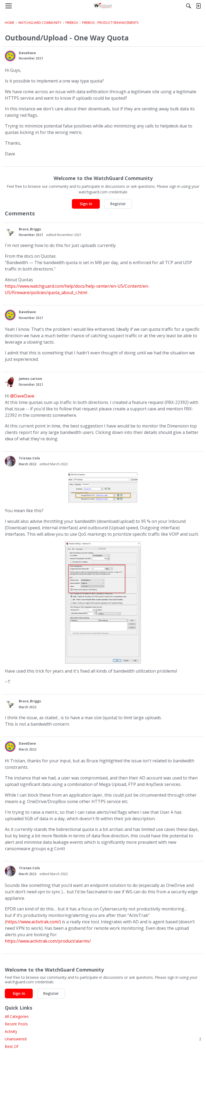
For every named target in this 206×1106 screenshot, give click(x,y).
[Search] (188, 6)
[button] (10, 56)
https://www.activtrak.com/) (33, 922)
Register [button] (118, 203)
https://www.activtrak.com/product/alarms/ (48, 941)
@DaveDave (22, 396)
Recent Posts (16, 1023)
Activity (11, 1031)
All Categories (17, 1016)
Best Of (11, 1046)
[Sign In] (198, 6)
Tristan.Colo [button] (29, 458)
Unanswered (103, 1038)
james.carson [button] (30, 378)
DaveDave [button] (27, 53)
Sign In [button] (86, 203)
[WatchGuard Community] (103, 6)
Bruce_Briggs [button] (30, 229)
